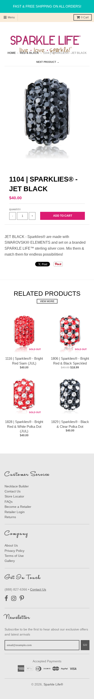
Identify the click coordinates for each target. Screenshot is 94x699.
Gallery (10, 561)
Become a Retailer (18, 506)
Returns (10, 517)
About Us (11, 545)
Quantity (15, 209)
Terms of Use (14, 556)
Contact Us (13, 491)
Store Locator (14, 496)
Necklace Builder (17, 486)
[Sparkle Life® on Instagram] (13, 598)
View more (47, 301)
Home (12, 53)
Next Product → (47, 62)
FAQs (9, 501)
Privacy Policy (14, 551)
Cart (85, 17)
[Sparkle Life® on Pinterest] (22, 598)
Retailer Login (15, 512)
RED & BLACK (29, 53)
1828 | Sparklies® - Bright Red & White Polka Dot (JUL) (24, 426)
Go (85, 645)
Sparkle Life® (53, 684)
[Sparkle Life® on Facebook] (6, 598)
